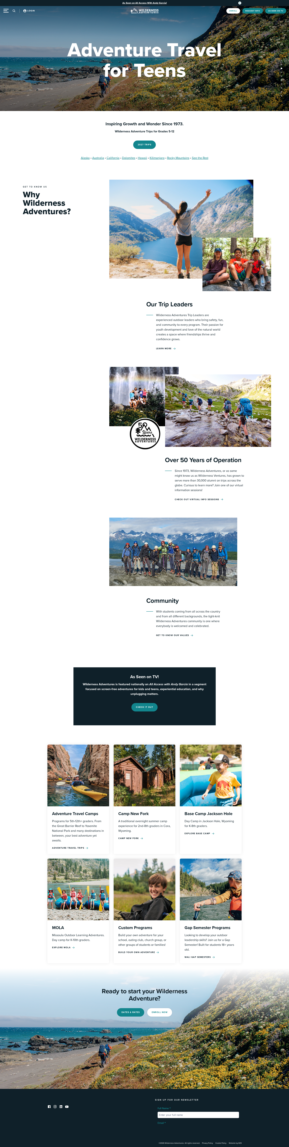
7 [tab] (281, 84)
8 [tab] (281, 88)
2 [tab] (281, 64)
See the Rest (200, 158)
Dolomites (128, 158)
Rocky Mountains (178, 158)
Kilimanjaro (157, 158)
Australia (98, 158)
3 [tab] (281, 68)
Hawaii (142, 158)
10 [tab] (281, 96)
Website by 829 (235, 1143)
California (113, 158)
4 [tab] (281, 72)
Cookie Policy (220, 1143)
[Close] (239, 3)
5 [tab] (281, 76)
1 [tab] (281, 60)
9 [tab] (281, 92)
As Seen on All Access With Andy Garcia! (144, 3)
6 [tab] (281, 80)
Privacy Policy (207, 1143)
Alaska (85, 158)
